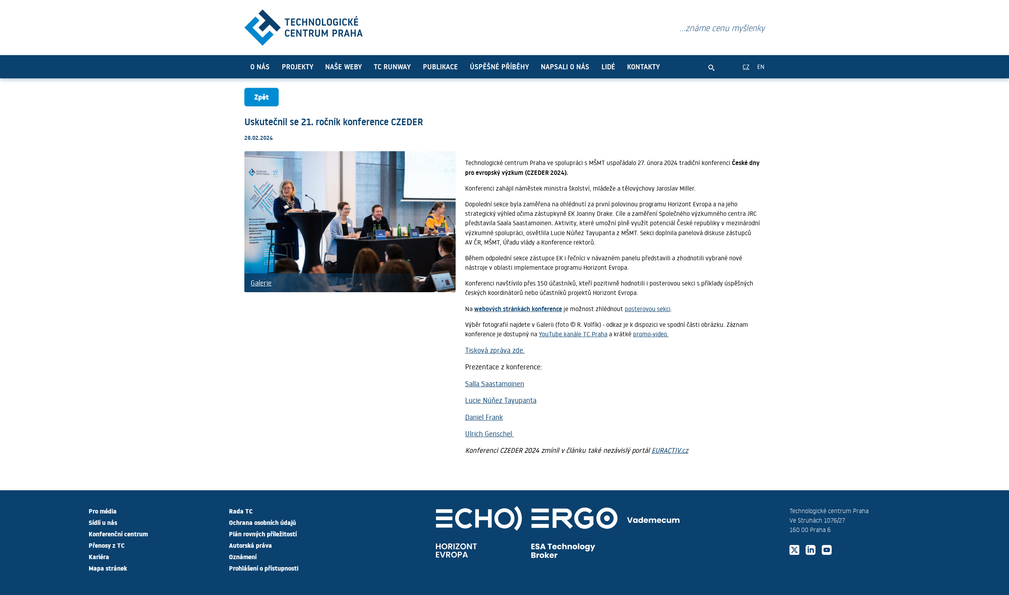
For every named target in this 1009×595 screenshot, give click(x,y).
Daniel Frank (484, 417)
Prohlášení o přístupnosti (263, 568)
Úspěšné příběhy (499, 66)
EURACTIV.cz (670, 450)
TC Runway (392, 66)
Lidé (608, 66)
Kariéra (99, 556)
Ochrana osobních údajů (262, 522)
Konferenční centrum (118, 534)
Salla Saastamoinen (494, 383)
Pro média (103, 511)
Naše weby (343, 66)
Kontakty (643, 66)
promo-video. (650, 333)
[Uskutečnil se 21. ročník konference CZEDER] (303, 26)
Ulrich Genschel (489, 433)
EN (761, 66)
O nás (260, 66)
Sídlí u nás (103, 522)
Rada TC (241, 511)
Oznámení (243, 556)
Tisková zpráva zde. (495, 350)
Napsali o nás (565, 66)
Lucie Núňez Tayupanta (500, 400)
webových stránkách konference (518, 308)
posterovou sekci (647, 308)
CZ (746, 66)
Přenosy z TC (107, 545)
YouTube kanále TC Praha (573, 333)
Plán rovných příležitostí (263, 534)
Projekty (297, 66)
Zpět (261, 96)
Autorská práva (250, 545)
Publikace (440, 66)
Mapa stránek (108, 568)
